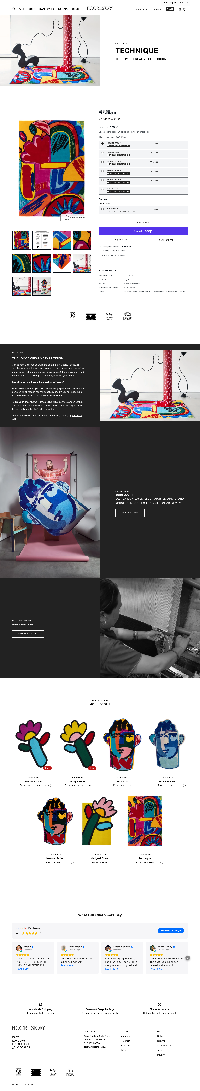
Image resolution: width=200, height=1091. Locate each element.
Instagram (126, 1036)
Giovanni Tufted (55, 858)
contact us (162, 291)
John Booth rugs (130, 513)
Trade (170, 9)
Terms (160, 1050)
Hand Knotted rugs (28, 634)
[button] (187, 958)
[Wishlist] (185, 9)
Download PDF (166, 240)
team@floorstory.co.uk (95, 1047)
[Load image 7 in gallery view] (62, 263)
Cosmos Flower (33, 781)
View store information (114, 255)
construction (46, 395)
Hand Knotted (130, 276)
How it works (104, 203)
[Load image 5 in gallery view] (21, 263)
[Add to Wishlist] (49, 785)
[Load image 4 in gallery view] (82, 240)
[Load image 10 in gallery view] (41, 286)
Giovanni (122, 781)
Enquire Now (120, 240)
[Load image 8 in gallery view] (82, 263)
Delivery (161, 1036)
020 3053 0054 (92, 1043)
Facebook (126, 1045)
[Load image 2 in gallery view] (41, 240)
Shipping (122, 132)
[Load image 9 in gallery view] (21, 286)
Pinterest (125, 1041)
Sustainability (143, 9)
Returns (161, 1041)
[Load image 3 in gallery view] (62, 240)
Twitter (124, 1050)
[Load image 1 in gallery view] (21, 240)
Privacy (161, 1055)
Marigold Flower (100, 858)
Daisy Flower (77, 781)
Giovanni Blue (167, 781)
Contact (158, 9)
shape (59, 395)
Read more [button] (22, 969)
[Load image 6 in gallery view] (41, 263)
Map (102, 1040)
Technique (145, 858)
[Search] (13, 8)
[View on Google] (19, 948)
